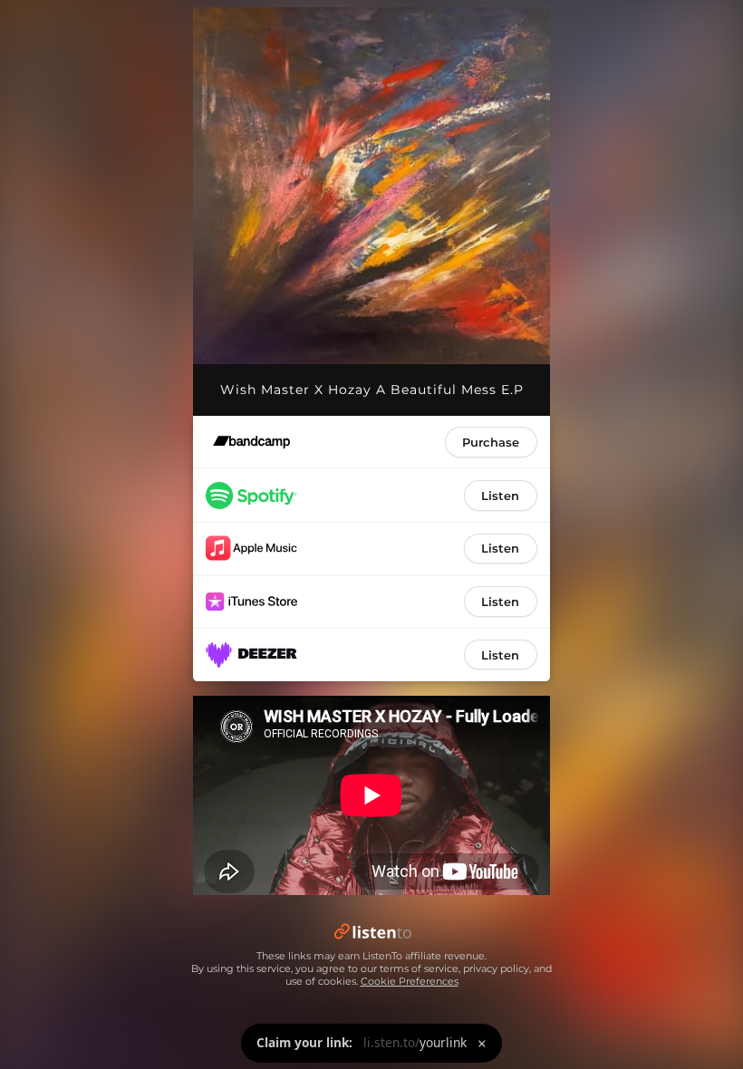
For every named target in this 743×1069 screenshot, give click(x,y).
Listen (500, 495)
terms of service (419, 968)
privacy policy (496, 968)
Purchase (490, 442)
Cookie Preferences (409, 981)
